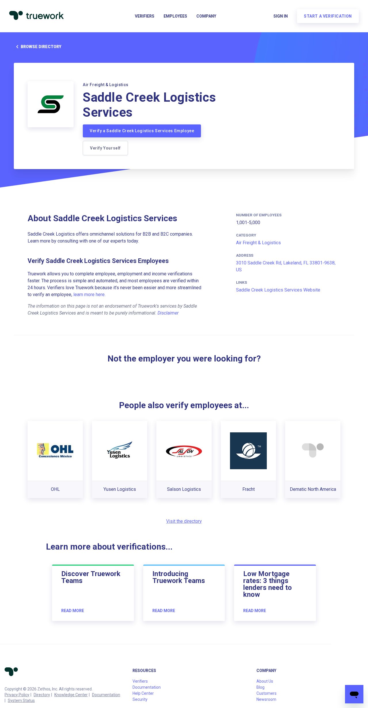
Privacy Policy (17, 694)
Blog (260, 687)
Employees (175, 16)
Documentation (106, 694)
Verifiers (144, 16)
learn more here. (89, 294)
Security (140, 699)
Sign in (280, 16)
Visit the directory (184, 521)
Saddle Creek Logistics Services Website (278, 290)
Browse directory (41, 46)
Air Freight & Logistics (258, 242)
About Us (264, 681)
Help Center (143, 693)
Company (206, 16)
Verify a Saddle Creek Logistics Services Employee (142, 130)
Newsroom (266, 699)
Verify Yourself (105, 148)
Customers (266, 693)
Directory (42, 694)
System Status (21, 700)
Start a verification (328, 16)
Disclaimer (168, 313)
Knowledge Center (71, 694)
